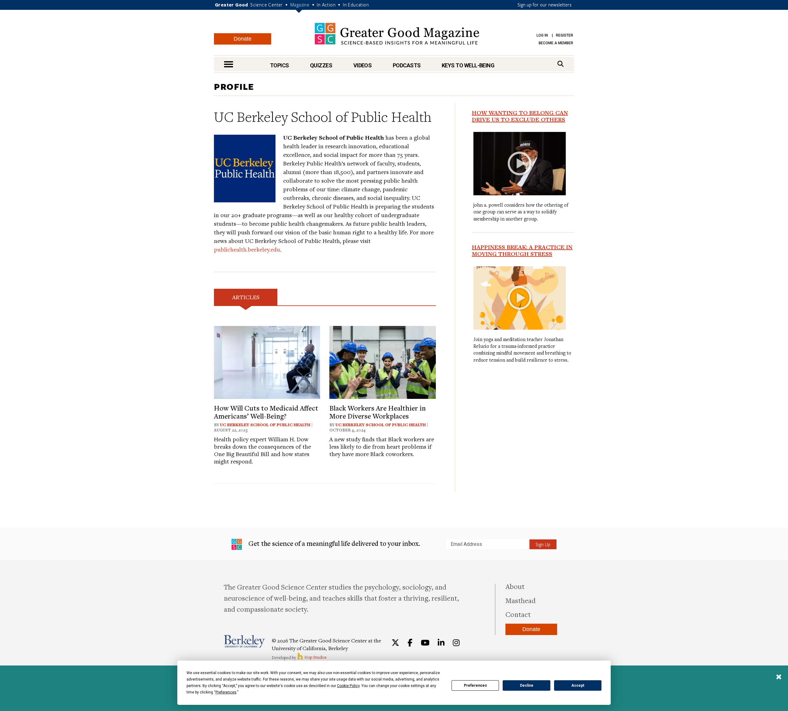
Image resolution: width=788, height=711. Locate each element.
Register (564, 35)
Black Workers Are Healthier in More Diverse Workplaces (377, 411)
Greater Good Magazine (397, 34)
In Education (356, 5)
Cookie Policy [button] (348, 686)
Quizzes (321, 65)
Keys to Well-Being (468, 65)
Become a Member (556, 43)
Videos (362, 65)
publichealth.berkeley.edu (247, 249)
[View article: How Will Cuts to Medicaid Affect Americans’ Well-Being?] (267, 361)
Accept (577, 685)
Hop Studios (315, 657)
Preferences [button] (225, 692)
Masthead (520, 600)
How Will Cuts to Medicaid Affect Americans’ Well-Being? (266, 411)
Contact (518, 614)
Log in (542, 35)
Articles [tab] (245, 297)
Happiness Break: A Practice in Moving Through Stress (522, 250)
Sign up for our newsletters (544, 5)
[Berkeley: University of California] (244, 641)
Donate (242, 39)
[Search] (560, 64)
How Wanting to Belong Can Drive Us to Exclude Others (520, 116)
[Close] (779, 677)
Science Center (266, 5)
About (515, 586)
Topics (279, 65)
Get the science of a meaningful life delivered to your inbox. (333, 543)
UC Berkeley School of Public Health (265, 424)
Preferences (475, 685)
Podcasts (407, 65)
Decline (526, 685)
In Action (326, 5)
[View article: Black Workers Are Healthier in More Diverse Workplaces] (382, 361)
